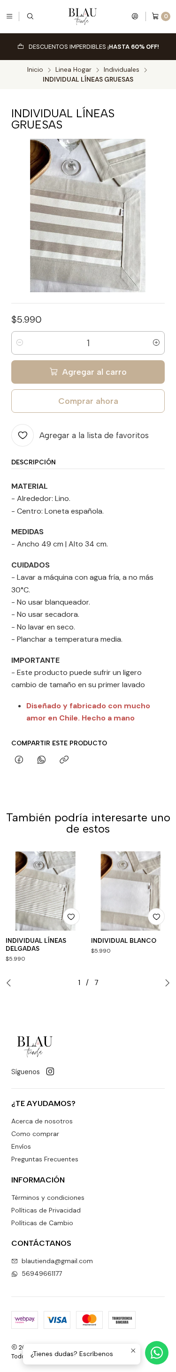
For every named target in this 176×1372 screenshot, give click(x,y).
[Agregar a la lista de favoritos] (71, 916)
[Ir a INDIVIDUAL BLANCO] (131, 891)
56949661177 (42, 1273)
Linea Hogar (73, 70)
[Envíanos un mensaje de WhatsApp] (156, 1352)
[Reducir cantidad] (20, 343)
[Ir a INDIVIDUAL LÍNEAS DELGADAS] (45, 891)
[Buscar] (30, 16)
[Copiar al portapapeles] (64, 760)
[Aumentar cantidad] (156, 343)
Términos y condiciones (47, 1197)
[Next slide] (167, 982)
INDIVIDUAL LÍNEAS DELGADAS (36, 944)
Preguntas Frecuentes (44, 1159)
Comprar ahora (88, 401)
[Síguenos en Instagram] (50, 1072)
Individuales (121, 70)
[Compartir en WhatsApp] (41, 760)
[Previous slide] (9, 982)
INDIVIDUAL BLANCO (123, 940)
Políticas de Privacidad (46, 1210)
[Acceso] (134, 16)
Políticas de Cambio (42, 1223)
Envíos (21, 1146)
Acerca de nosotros (42, 1121)
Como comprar (35, 1133)
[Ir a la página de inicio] (82, 16)
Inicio (35, 70)
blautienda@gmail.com (57, 1261)
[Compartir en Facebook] (19, 760)
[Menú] (9, 16)
